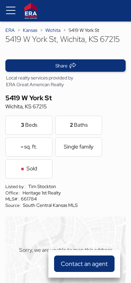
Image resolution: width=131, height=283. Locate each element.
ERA (10, 30)
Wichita (52, 30)
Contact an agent (84, 264)
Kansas (30, 30)
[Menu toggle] (10, 10)
